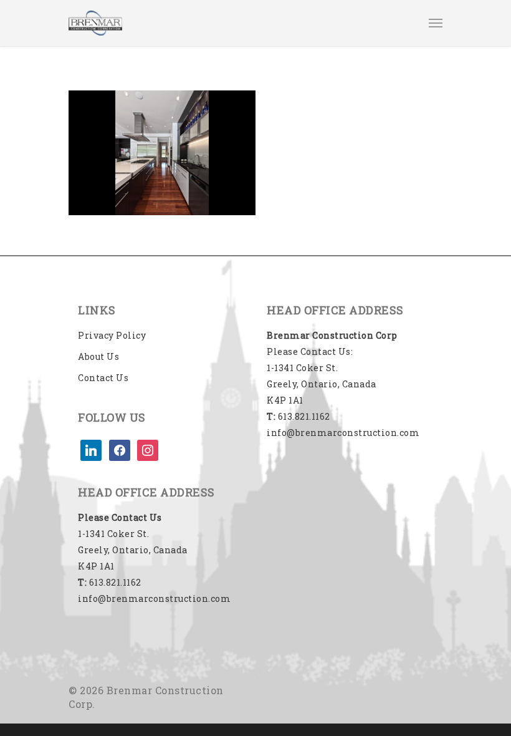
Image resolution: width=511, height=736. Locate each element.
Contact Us (103, 378)
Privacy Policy (112, 335)
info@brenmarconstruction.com (154, 598)
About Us (98, 356)
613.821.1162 (109, 582)
